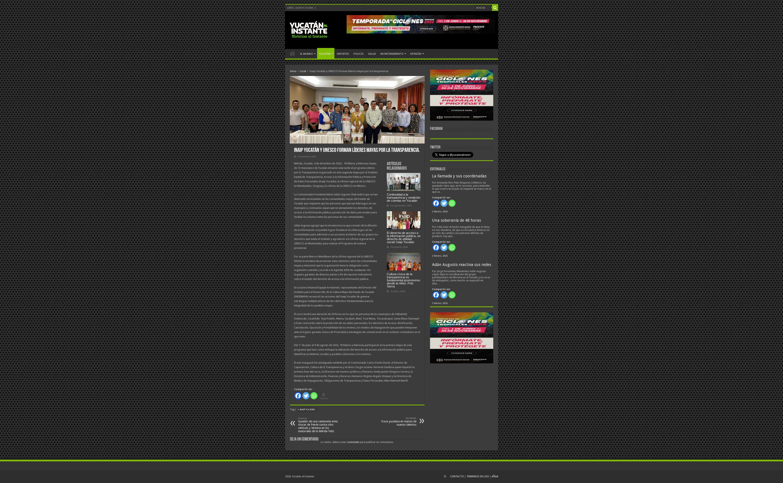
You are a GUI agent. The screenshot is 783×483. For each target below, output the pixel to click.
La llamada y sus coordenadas (459, 176)
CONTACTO (457, 476)
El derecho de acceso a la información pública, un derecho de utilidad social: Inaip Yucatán (403, 237)
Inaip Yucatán (307, 409)
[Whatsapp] (313, 395)
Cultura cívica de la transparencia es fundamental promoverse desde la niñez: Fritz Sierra (403, 280)
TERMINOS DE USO (478, 476)
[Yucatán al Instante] (308, 29)
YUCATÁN (324, 53)
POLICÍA (359, 53)
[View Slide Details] (461, 96)
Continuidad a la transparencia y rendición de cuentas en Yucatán (403, 197)
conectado (353, 442)
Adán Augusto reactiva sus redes (461, 264)
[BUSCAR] (495, 8)
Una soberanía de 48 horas (456, 220)
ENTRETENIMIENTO (392, 53)
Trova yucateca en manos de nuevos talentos (398, 421)
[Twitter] (306, 395)
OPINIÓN (415, 53)
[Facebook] (298, 395)
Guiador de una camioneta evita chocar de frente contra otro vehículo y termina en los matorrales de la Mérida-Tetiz (318, 425)
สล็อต (495, 476)
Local (303, 71)
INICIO (292, 53)
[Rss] (445, 476)
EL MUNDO (306, 53)
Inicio (293, 71)
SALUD (372, 53)
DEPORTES (343, 53)
